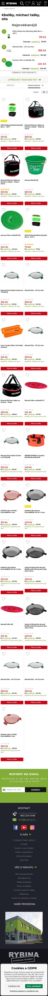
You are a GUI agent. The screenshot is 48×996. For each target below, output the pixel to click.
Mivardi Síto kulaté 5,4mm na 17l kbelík (12, 291)
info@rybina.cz (26, 819)
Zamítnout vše (14, 986)
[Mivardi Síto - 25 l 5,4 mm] (36, 330)
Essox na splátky (24, 886)
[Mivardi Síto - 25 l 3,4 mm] (36, 275)
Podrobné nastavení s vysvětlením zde (24, 991)
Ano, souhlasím (34, 986)
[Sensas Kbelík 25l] (36, 165)
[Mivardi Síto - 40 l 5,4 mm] (36, 664)
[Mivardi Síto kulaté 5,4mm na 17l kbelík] (12, 275)
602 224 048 (27, 815)
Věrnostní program (24, 856)
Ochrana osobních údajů (24, 890)
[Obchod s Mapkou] (24, 928)
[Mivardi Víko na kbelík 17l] (36, 385)
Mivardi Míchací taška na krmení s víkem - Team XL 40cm (34, 126)
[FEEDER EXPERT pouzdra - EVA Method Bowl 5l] (36, 440)
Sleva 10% (24, 860)
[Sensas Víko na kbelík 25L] (12, 220)
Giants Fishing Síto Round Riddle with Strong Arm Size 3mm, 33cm (36, 569)
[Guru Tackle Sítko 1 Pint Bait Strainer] (12, 330)
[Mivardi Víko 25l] (12, 609)
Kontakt (24, 844)
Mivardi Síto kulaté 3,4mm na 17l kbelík (11, 456)
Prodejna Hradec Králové (24, 840)
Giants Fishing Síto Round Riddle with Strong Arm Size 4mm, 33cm (36, 625)
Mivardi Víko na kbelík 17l (34, 400)
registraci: (35, 42)
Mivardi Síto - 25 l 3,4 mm (34, 290)
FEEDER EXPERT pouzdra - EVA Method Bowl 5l (35, 456)
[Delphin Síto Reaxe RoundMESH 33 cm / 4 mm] (12, 552)
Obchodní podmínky (24, 874)
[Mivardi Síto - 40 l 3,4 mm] (12, 664)
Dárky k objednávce (24, 852)
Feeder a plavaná (9, 8)
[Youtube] (24, 827)
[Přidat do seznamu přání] (3, 100)
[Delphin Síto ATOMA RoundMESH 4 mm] (12, 495)
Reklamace (24, 894)
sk (45, 4)
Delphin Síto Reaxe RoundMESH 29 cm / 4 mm (35, 511)
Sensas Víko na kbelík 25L (23, 60)
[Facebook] (15, 827)
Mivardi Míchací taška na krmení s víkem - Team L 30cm (10, 181)
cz (45, 2)
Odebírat (35, 790)
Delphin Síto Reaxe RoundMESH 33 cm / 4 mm (11, 568)
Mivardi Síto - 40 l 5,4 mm (34, 679)
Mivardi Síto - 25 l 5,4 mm (23, 47)
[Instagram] (32, 827)
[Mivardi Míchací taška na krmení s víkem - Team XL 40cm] (36, 110)
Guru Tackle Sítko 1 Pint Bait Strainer (12, 346)
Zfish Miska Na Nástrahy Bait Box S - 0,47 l (36, 236)
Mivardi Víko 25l (7, 624)
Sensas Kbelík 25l (31, 180)
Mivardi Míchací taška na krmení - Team (10, 401)
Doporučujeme (34, 85)
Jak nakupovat (24, 878)
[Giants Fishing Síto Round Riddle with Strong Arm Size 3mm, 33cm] (36, 552)
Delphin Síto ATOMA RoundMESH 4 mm (9, 511)
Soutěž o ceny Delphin (24, 848)
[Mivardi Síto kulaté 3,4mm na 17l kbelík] (12, 440)
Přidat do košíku (12, 148)
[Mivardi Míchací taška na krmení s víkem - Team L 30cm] (12, 165)
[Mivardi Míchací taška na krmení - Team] (12, 385)
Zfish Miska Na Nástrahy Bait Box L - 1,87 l (27, 32)
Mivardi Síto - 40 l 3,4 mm (10, 679)
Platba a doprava (24, 882)
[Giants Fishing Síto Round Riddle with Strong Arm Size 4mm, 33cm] (36, 609)
